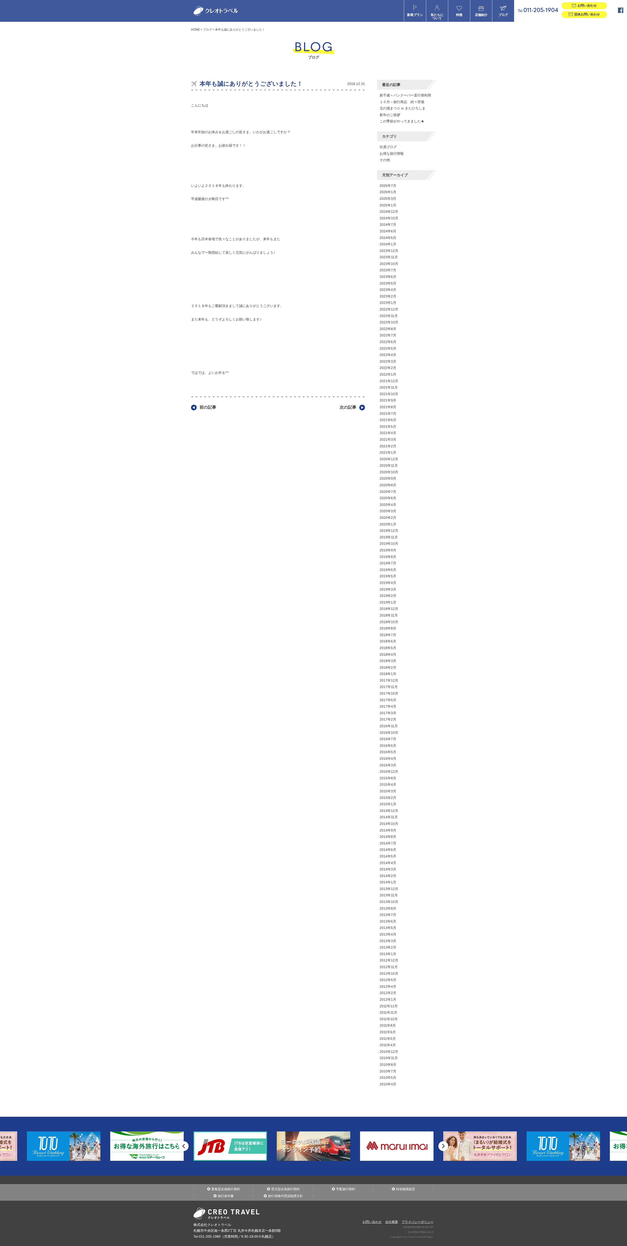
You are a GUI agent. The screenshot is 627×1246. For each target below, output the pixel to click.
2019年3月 (388, 589)
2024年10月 (389, 218)
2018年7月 (388, 635)
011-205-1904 (538, 10)
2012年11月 (389, 967)
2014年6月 (388, 850)
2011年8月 (388, 1025)
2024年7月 (388, 224)
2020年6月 (388, 498)
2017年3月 (388, 713)
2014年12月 (389, 811)
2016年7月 (388, 739)
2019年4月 (388, 583)
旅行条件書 (226, 1196)
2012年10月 (389, 973)
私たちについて (437, 16)
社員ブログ (388, 147)
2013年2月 (388, 947)
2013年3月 (388, 941)
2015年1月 (388, 804)
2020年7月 (388, 492)
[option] (147, 1146)
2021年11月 (389, 387)
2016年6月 (388, 746)
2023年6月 (388, 277)
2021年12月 (389, 381)
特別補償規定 (405, 1189)
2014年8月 (388, 837)
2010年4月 (388, 1084)
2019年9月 (388, 550)
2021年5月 (388, 426)
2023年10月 (389, 264)
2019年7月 (388, 563)
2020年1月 (388, 524)
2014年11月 (389, 817)
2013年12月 (389, 889)
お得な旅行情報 (392, 153)
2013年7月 (388, 915)
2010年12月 (389, 1052)
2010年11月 (389, 1058)
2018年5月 (388, 648)
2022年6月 (388, 342)
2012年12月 (389, 960)
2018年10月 (389, 622)
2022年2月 (388, 368)
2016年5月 (388, 752)
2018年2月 (388, 667)
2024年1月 (388, 244)
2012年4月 (388, 986)
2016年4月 (388, 758)
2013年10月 (389, 902)
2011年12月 (389, 1006)
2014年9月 (388, 830)
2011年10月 (389, 1019)
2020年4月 (388, 505)
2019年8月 (388, 557)
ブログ (503, 15)
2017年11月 (389, 687)
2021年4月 (388, 433)
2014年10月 (389, 824)
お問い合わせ (372, 1222)
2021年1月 (388, 452)
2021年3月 (388, 439)
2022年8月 (388, 329)
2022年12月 (389, 309)
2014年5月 (388, 856)
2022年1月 (388, 374)
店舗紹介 (481, 15)
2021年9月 (388, 400)
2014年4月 (388, 863)
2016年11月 (389, 726)
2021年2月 (388, 446)
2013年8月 (388, 908)
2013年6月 (388, 921)
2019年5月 (388, 576)
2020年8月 (388, 485)
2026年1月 (388, 192)
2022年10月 (389, 322)
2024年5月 (388, 238)
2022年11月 (389, 316)
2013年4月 (388, 934)
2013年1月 (388, 954)
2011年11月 (388, 1012)
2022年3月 (388, 361)
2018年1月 (388, 674)
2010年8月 (388, 1065)
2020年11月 (389, 465)
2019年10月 (389, 544)
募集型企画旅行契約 (225, 1189)
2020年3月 (388, 511)
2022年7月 (388, 335)
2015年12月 (389, 771)
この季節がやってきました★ (402, 121)
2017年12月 (389, 680)
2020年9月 (388, 478)
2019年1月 (388, 602)
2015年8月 (388, 778)
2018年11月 (389, 615)
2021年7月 (388, 413)
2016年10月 (389, 733)
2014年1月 (388, 882)
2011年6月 (388, 1032)
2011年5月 (388, 1039)
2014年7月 (388, 843)
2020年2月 (388, 518)
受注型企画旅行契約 (285, 1189)
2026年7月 (388, 186)
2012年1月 (388, 999)
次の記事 (348, 407)
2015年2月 (388, 798)
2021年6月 (388, 420)
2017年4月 (388, 706)
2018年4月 (388, 654)
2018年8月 (388, 628)
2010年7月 (388, 1071)
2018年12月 (389, 609)
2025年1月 (388, 205)
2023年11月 (389, 257)
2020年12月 (389, 459)
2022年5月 (388, 348)
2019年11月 (389, 537)
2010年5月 (388, 1078)
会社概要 (391, 1222)
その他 (385, 160)
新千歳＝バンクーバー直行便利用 (405, 95)
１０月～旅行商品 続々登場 (402, 102)
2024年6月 (388, 231)
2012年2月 (388, 993)
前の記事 (208, 407)
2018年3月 (388, 661)
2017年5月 (388, 700)
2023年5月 (388, 283)
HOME (195, 29)
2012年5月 (388, 980)
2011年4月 (388, 1045)
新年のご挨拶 (390, 115)
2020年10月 (389, 472)
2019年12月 (389, 531)
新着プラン (415, 15)
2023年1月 (388, 303)
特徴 (459, 15)
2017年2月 (388, 719)
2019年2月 (388, 596)
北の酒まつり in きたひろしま (402, 108)
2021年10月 (389, 394)
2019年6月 (388, 570)
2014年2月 (388, 876)
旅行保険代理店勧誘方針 (285, 1196)
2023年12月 (389, 251)
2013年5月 (388, 928)
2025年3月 (388, 199)
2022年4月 (388, 355)
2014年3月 (388, 869)
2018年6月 (388, 641)
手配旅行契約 (345, 1189)
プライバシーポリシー (418, 1222)
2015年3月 (388, 791)
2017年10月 (389, 693)
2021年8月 (388, 407)
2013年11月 (389, 895)
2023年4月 (388, 290)
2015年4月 (388, 784)
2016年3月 (388, 765)
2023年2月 (388, 296)
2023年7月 (388, 270)
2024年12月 (389, 212)
